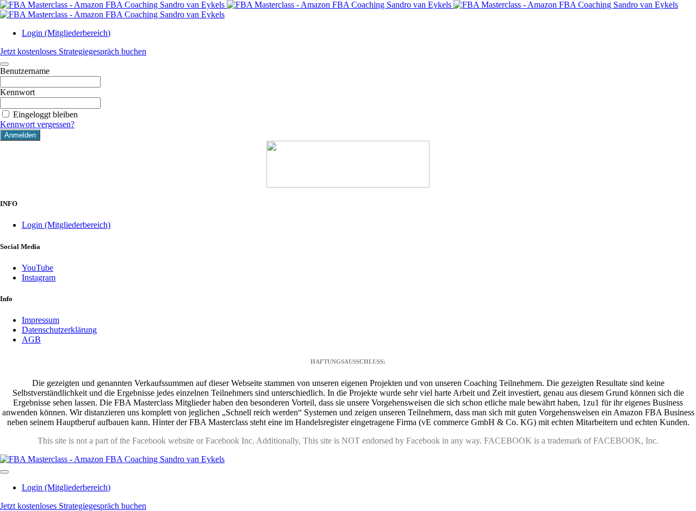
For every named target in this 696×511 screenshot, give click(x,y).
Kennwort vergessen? (37, 124)
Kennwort (17, 92)
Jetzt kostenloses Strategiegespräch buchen (73, 51)
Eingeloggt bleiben (45, 114)
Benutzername (24, 71)
